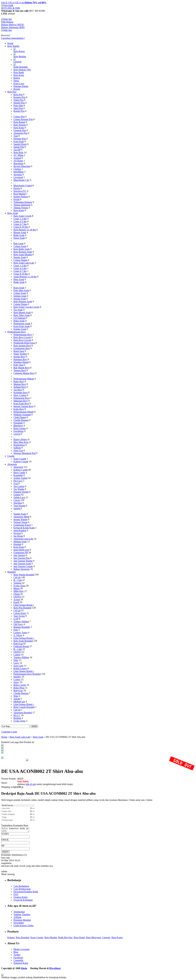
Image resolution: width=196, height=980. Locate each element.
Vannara (17, 583)
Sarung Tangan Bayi (23, 406)
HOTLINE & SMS (10, 8)
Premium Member (22, 920)
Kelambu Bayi (20, 392)
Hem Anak (18, 279)
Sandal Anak (19, 514)
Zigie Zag (18, 450)
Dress (16, 80)
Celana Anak (19, 246)
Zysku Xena (19, 585)
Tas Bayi (17, 389)
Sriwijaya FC (19, 191)
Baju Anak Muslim (22, 254)
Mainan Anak (20, 541)
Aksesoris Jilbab (21, 516)
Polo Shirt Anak (21, 290)
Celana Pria (19, 116)
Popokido (18, 423)
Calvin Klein (19, 613)
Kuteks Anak (19, 329)
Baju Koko (18, 127)
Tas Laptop (18, 486)
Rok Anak (18, 243)
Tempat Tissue (20, 522)
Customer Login (9, 731)
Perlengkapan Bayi (16, 331)
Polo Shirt (18, 105)
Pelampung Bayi (21, 398)
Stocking (17, 503)
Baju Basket (19, 122)
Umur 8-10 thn (20, 227)
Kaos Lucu (18, 83)
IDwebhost (55, 968)
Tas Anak (18, 309)
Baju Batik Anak (21, 249)
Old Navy (18, 624)
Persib (16, 199)
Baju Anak (12, 213)
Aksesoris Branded (22, 712)
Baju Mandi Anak (22, 312)
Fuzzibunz (18, 431)
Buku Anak (19, 320)
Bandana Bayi (20, 359)
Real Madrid (19, 194)
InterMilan (18, 171)
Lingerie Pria (19, 130)
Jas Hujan (18, 536)
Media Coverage (21, 949)
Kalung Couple (20, 461)
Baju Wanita (13, 46)
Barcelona (18, 163)
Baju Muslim (19, 56)
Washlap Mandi (21, 362)
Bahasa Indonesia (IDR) (13, 27)
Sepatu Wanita (20, 519)
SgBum (17, 447)
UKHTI (17, 596)
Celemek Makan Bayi (24, 373)
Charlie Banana (20, 420)
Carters (16, 654)
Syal (15, 483)
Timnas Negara (20, 207)
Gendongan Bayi (21, 348)
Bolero (16, 78)
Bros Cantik (19, 472)
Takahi (16, 698)
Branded (11, 572)
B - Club (17, 580)
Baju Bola (18, 152)
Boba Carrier (19, 685)
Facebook (18, 957)
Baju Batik (18, 72)
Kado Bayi (18, 409)
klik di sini (31, 784)
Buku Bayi (18, 381)
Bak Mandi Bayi (21, 367)
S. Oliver (17, 635)
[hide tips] (6, 19)
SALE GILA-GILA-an (23, 2)
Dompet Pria (19, 138)
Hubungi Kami (20, 963)
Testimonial (19, 911)
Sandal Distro (20, 144)
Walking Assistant (22, 414)
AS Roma (18, 160)
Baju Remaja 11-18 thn (24, 229)
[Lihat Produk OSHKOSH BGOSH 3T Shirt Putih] (2, 747)
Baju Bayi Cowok (22, 340)
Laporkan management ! (13, 38)
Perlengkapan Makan (23, 378)
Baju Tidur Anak (21, 315)
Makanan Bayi (20, 400)
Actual (16, 599)
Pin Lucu (17, 480)
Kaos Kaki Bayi (21, 403)
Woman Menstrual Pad (24, 453)
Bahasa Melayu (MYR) (12, 24)
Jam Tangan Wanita (22, 561)
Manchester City (21, 180)
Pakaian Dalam (20, 86)
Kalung (11, 937)
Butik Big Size (65, 937)
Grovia (16, 434)
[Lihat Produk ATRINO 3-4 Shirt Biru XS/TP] (2, 750)
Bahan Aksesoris (21, 569)
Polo (15, 629)
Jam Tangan (19, 555)
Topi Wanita (19, 505)
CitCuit (17, 577)
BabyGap (18, 643)
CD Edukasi (19, 318)
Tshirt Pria (18, 100)
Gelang (17, 494)
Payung (17, 533)
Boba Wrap (18, 687)
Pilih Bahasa (7, 22)
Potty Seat (18, 365)
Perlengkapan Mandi (23, 412)
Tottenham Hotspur (22, 202)
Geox (16, 663)
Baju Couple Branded (24, 707)
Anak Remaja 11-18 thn (25, 276)
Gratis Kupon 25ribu (23, 925)
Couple (10, 456)
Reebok (17, 718)
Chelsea (17, 169)
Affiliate (17, 917)
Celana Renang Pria (23, 119)
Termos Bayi (19, 370)
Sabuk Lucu (19, 497)
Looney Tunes (20, 632)
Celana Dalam (20, 260)
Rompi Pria (18, 111)
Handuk (17, 544)
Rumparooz (19, 445)
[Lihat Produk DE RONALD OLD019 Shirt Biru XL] (2, 745)
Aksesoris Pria (20, 133)
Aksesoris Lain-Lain (23, 538)
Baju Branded (22, 937)
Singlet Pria (19, 102)
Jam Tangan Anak (22, 563)
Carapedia (18, 960)
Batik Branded (20, 67)
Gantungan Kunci (22, 525)
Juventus (17, 174)
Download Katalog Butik (25, 891)
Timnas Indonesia (21, 205)
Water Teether (20, 354)
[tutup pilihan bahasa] (6, 30)
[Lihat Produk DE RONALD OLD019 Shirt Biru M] (2, 752)
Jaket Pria (18, 108)
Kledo (24, 968)
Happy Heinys (20, 439)
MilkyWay (18, 591)
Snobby (17, 676)
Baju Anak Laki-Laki (23, 263)
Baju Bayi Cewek (22, 337)
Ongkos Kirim (20, 897)
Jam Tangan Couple (23, 566)
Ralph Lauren (20, 668)
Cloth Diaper (19, 417)
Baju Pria (11, 91)
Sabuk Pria (18, 147)
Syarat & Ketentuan (23, 900)
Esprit (16, 602)
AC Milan (18, 155)
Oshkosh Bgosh (21, 646)
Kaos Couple (19, 458)
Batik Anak (18, 235)
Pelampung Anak (21, 323)
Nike (15, 660)
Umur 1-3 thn (20, 218)
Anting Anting (20, 478)
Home (10, 43)
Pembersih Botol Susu (24, 343)
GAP (15, 618)
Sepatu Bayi (19, 356)
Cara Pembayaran (22, 889)
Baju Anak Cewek (22, 216)
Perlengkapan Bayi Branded (27, 674)
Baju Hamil (79, 937)
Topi (15, 136)
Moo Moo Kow (21, 442)
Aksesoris (12, 464)
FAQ (15, 894)
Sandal (17, 508)
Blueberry (18, 425)
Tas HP (17, 149)
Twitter (16, 954)
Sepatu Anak (19, 257)
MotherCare (19, 701)
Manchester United (22, 185)
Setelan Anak (19, 296)
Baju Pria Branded (22, 607)
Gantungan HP (20, 552)
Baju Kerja (18, 75)
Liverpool (18, 177)
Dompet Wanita (21, 492)
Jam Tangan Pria (21, 558)
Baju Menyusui (93, 937)
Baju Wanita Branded (23, 574)
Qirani (16, 594)
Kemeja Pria (19, 97)
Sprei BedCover (21, 549)
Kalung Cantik (20, 469)
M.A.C (16, 715)
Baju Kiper (18, 210)
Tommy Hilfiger (21, 621)
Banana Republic (21, 627)
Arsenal (17, 158)
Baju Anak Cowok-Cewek (26, 307)
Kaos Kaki (18, 141)
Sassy (16, 682)
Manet (16, 588)
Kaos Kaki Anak (21, 326)
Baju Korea (19, 51)
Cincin (16, 500)
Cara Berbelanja (21, 886)
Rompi (16, 89)
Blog (15, 952)
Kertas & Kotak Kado (24, 527)
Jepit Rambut (19, 530)
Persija (16, 188)
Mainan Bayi (19, 384)
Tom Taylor (19, 616)
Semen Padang (20, 196)
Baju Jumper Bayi (22, 345)
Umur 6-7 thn (20, 224)
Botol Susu (18, 351)
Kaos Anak (18, 287)
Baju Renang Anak (22, 251)
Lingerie (17, 61)
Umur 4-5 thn (20, 221)
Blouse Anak (19, 232)
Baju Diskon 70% (22, 69)
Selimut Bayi (19, 387)
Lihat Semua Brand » (23, 605)
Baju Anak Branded (23, 641)
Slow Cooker (19, 395)
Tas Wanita (18, 489)
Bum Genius (19, 428)
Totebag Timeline (21, 914)
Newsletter (18, 922)
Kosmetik (18, 475)
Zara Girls (18, 665)
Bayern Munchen (21, 166)
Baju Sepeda (19, 125)
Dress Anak (19, 238)
